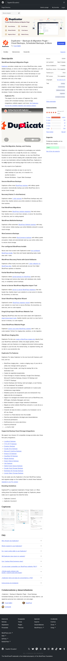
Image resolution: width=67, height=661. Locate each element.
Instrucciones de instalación (10, 583)
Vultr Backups (8, 463)
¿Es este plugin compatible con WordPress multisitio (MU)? (19, 566)
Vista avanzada (51, 101)
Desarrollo (27, 52)
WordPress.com (7, 633)
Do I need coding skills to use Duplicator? (14, 551)
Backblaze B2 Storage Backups (13, 471)
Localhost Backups (10, 441)
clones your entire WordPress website (19, 328)
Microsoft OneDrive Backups (12, 451)
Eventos (53, 622)
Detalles (5, 52)
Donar (53, 624)
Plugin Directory (6, 7)
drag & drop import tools (9, 318)
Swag (53, 627)
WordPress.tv (39, 627)
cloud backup (61, 86)
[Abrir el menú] (64, 2)
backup (63, 83)
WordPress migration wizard (21, 302)
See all (63, 132)
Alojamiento (5, 624)
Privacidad (5, 627)
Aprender (37, 619)
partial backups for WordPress (21, 276)
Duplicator (5, 66)
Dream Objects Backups (11, 461)
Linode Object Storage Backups (13, 473)
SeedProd (29, 603)
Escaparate (21, 619)
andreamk (8, 607)
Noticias (4, 622)
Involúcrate (54, 619)
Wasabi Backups (9, 458)
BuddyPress (6, 641)
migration (62, 93)
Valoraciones (16, 52)
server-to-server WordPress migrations (24, 289)
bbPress (5, 639)
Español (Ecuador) (11, 649)
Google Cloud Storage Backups (13, 468)
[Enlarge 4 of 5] (41, 512)
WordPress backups (22, 185)
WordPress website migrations (21, 211)
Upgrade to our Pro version (10, 482)
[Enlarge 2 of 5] (12, 520)
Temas (20, 622)
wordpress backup (60, 96)
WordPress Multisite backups (27, 224)
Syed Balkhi (17, 46)
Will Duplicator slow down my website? (13, 556)
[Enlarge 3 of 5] (26, 512)
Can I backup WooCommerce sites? (12, 561)
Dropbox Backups (9, 446)
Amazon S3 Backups (10, 453)
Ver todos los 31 (61, 79)
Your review (49, 132)
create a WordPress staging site (25, 339)
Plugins (20, 624)
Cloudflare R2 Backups (11, 456)
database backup (60, 90)
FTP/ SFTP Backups (10, 444)
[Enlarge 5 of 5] (41, 519)
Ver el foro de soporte (53, 151)
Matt (4, 636)
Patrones (20, 627)
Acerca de (5, 619)
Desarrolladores (39, 624)
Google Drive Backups (10, 449)
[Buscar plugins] (19, 13)
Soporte (62, 52)
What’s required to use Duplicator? (12, 546)
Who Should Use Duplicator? (10, 541)
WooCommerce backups (24, 237)
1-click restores (17, 198)
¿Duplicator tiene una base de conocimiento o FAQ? (17, 578)
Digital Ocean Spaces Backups (13, 466)
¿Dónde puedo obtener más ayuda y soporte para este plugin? (12, 571)
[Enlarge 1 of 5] (12, 512)
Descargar (61, 43)
